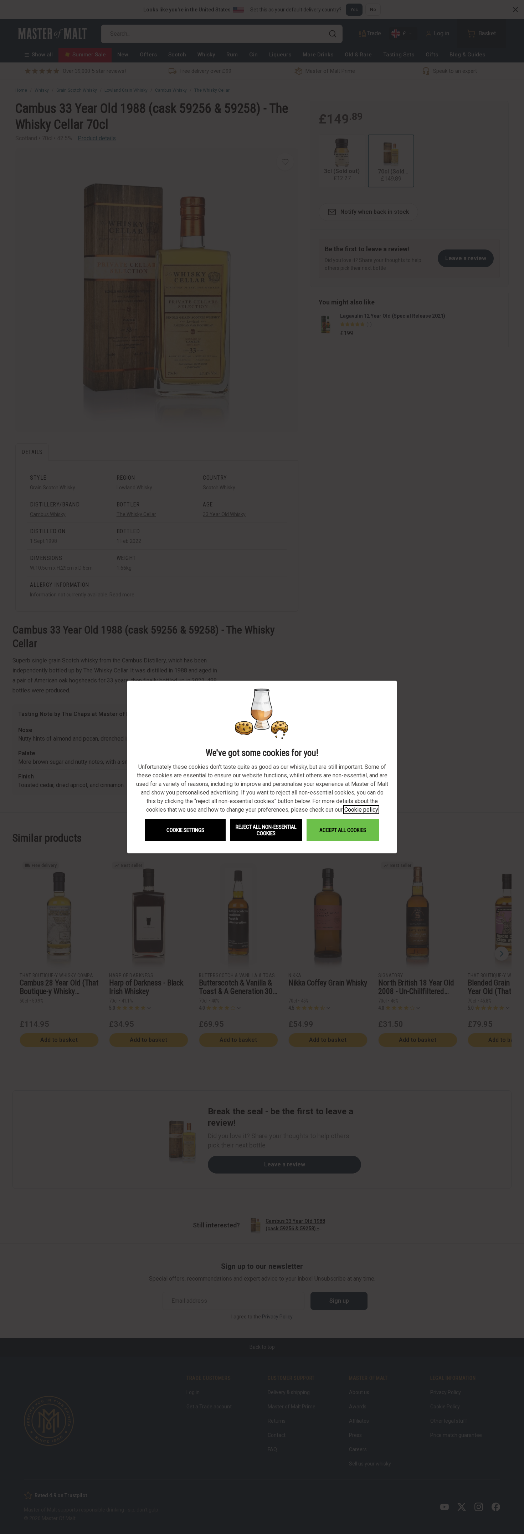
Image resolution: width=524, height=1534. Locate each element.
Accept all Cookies (342, 830)
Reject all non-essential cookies (266, 830)
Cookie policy (361, 809)
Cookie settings (185, 830)
